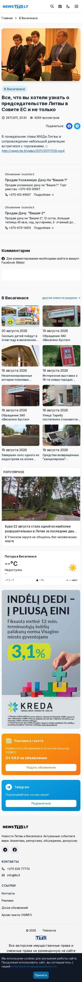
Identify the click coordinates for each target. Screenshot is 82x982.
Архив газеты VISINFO (17, 915)
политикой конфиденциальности (33, 966)
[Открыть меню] (76, 6)
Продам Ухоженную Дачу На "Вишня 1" (36, 180)
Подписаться (41, 803)
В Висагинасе (28, 18)
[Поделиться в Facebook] (69, 126)
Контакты (8, 893)
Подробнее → (44, 194)
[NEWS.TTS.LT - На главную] (15, 6)
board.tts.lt (28, 174)
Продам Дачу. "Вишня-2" (25, 213)
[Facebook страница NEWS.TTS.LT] (14, 849)
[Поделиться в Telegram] (77, 126)
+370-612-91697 (20, 194)
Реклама (7, 900)
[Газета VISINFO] (60, 6)
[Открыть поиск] (52, 6)
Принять (41, 975)
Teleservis (49, 930)
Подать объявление (41, 767)
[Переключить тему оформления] (68, 6)
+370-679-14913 (20, 227)
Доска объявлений (15, 907)
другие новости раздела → (61, 297)
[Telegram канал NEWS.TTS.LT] (5, 849)
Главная (7, 18)
